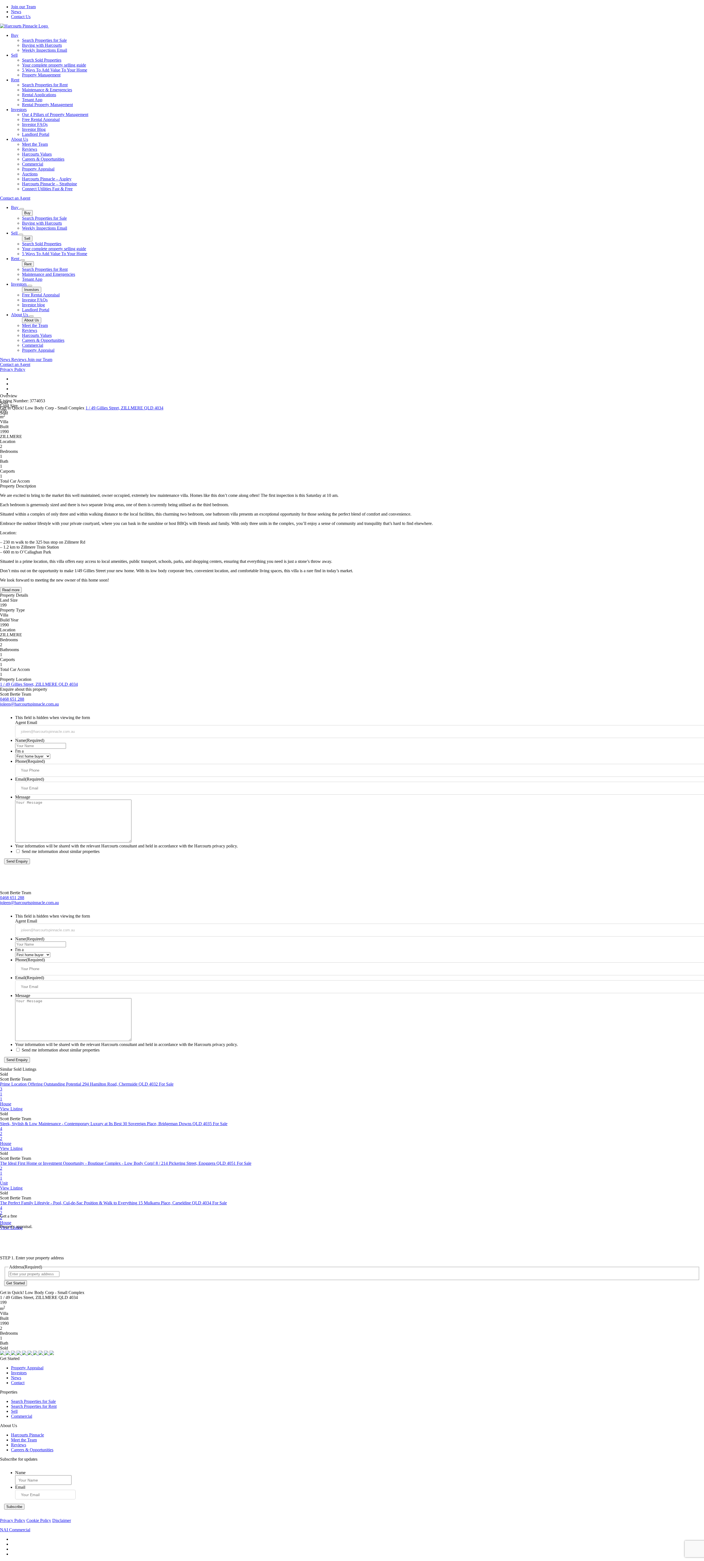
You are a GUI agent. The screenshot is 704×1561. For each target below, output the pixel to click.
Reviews (29, 149)
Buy (14, 35)
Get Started (15, 1283)
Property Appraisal (38, 169)
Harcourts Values (37, 154)
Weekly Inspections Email (44, 50)
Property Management (41, 75)
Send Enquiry (17, 861)
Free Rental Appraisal (41, 119)
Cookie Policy (38, 1520)
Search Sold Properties (41, 60)
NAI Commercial (15, 1529)
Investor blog (33, 304)
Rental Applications (39, 94)
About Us (19, 139)
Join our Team (23, 6)
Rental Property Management (47, 104)
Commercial (32, 164)
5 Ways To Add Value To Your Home (54, 70)
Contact (17, 1382)
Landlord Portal (35, 134)
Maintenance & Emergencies (47, 89)
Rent (15, 80)
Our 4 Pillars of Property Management (55, 114)
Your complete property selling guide (54, 65)
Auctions (30, 174)
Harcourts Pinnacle (27, 1435)
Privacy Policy (12, 369)
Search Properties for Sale (44, 40)
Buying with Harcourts (42, 45)
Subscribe (14, 1507)
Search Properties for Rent (45, 84)
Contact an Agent (15, 198)
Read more (11, 590)
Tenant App (32, 99)
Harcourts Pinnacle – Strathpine (49, 183)
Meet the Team (35, 144)
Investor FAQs (35, 124)
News (16, 11)
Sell (14, 55)
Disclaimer (61, 1520)
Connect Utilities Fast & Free (47, 188)
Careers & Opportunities (43, 159)
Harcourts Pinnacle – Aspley (47, 179)
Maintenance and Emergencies (48, 274)
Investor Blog (34, 129)
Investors (19, 109)
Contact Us (21, 16)
